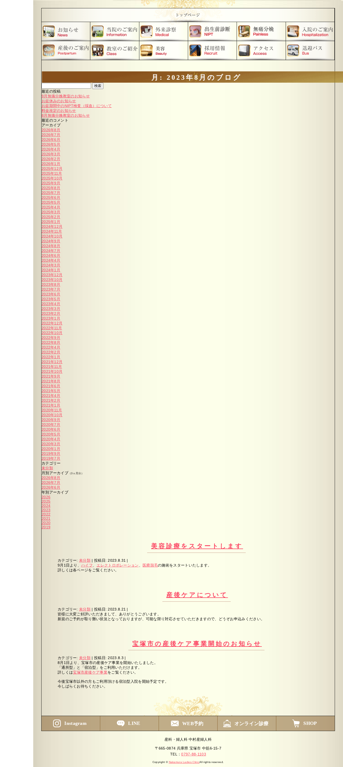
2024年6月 (51, 255)
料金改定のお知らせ (59, 110)
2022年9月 (51, 337)
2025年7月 (51, 193)
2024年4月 (51, 260)
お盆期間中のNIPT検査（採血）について (77, 106)
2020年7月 (51, 424)
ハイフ (87, 565)
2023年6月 (51, 294)
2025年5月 (51, 202)
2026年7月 (51, 135)
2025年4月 (51, 207)
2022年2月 (51, 352)
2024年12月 (52, 226)
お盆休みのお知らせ (59, 101)
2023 (46, 510)
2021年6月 (51, 386)
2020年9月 (51, 420)
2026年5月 (51, 144)
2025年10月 (52, 178)
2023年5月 (51, 299)
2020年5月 (51, 434)
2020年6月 (51, 429)
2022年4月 (51, 347)
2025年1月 (51, 222)
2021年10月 (52, 371)
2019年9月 (51, 453)
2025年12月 (52, 168)
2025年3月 (51, 212)
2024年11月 (52, 231)
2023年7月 (51, 289)
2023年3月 (51, 308)
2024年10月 (52, 236)
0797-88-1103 (193, 754)
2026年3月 (51, 154)
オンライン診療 (251, 723)
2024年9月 (51, 241)
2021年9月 (51, 376)
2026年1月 (51, 164)
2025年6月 (51, 197)
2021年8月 (51, 381)
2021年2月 (51, 400)
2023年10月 (52, 279)
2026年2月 (51, 159)
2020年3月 (51, 444)
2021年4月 (51, 395)
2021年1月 (51, 405)
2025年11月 (52, 173)
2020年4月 (51, 439)
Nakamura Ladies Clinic (184, 762)
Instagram (75, 723)
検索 (97, 86)
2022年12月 (52, 323)
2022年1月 (51, 357)
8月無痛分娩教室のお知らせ (66, 115)
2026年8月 (51, 130)
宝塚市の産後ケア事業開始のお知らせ (197, 643)
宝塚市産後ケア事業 (90, 672)
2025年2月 (51, 217)
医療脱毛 (150, 565)
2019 (46, 527)
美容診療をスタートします (197, 546)
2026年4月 (51, 149)
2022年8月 (51, 342)
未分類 (47, 468)
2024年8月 (51, 246)
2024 (46, 505)
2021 (46, 518)
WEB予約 (193, 723)
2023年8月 (51, 284)
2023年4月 (51, 304)
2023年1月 (51, 318)
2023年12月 (52, 275)
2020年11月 (52, 410)
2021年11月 (52, 366)
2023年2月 (51, 313)
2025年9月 (51, 183)
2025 (46, 501)
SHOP (310, 723)
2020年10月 (52, 415)
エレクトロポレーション (117, 565)
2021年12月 (52, 362)
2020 (46, 523)
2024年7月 (51, 251)
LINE (134, 723)
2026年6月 (51, 139)
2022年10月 (52, 333)
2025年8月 (51, 188)
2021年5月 (51, 391)
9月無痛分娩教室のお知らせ (66, 96)
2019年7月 (51, 458)
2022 (46, 514)
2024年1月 (51, 270)
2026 (46, 497)
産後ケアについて (197, 594)
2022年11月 (52, 328)
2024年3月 (51, 265)
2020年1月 (51, 449)
